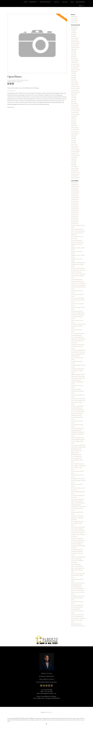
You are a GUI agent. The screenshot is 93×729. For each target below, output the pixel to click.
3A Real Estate (74, 205)
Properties (32, 2)
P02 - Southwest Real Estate (78, 445)
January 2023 (74, 107)
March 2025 (74, 58)
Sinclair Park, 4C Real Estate (78, 527)
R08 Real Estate (75, 452)
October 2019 (74, 176)
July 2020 (73, 159)
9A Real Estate (74, 223)
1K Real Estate (74, 193)
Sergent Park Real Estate (77, 516)
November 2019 (75, 174)
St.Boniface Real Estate (77, 551)
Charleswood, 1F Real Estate (78, 283)
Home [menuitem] (25, 2)
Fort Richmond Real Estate (77, 344)
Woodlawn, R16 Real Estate (78, 625)
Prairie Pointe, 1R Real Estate (78, 447)
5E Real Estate (74, 218)
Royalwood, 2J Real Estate (16, 81)
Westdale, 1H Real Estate (77, 614)
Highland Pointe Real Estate (78, 374)
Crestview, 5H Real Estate (77, 298)
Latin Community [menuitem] (45, 2)
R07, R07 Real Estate (76, 450)
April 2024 (73, 79)
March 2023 (74, 103)
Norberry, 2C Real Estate (77, 406)
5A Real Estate (74, 214)
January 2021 (74, 148)
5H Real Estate (75, 221)
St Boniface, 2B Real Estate (78, 540)
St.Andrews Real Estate (77, 549)
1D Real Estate (75, 188)
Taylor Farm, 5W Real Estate (78, 557)
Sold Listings (74, 22)
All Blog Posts (74, 16)
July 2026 (73, 30)
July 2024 (73, 73)
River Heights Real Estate (77, 463)
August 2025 (74, 49)
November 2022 (75, 110)
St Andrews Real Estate (77, 538)
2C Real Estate (74, 201)
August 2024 (74, 71)
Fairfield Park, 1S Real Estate (78, 339)
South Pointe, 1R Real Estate (78, 530)
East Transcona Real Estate (78, 333)
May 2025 (73, 55)
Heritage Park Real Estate (77, 368)
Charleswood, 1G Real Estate (78, 285)
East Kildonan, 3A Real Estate (78, 324)
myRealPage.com (48, 712)
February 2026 (74, 38)
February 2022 (74, 127)
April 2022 (73, 123)
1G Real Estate (75, 190)
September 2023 (75, 92)
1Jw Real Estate (75, 192)
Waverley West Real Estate (78, 573)
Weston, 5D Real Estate (77, 616)
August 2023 (74, 94)
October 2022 (74, 112)
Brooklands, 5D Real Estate (78, 268)
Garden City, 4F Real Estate (78, 352)
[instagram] (46, 686)
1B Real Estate (74, 184)
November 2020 (75, 151)
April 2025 (73, 56)
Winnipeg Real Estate (76, 624)
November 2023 (75, 88)
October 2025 (74, 45)
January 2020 (74, 170)
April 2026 (73, 36)
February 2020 (74, 168)
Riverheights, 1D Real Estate (78, 478)
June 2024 (73, 75)
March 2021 (74, 144)
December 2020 (75, 149)
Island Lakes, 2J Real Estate (78, 376)
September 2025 (75, 47)
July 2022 (73, 118)
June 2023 (73, 97)
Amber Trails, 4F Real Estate (78, 231)
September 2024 (75, 69)
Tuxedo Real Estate (76, 564)
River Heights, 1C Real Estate (78, 465)
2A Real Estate (74, 199)
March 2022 (74, 125)
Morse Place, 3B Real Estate (78, 400)
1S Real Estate (74, 195)
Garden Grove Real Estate (77, 354)
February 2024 (74, 82)
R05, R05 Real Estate (76, 449)
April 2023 (73, 101)
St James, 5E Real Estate (77, 542)
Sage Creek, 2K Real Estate (78, 503)
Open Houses (74, 20)
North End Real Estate (76, 408)
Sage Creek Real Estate (77, 501)
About (81, 5)
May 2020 (73, 162)
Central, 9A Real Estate (77, 279)
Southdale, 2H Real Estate (77, 532)
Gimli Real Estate (75, 355)
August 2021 (74, 135)
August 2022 (74, 116)
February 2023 (74, 105)
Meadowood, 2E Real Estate (78, 398)
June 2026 (73, 32)
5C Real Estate (74, 216)
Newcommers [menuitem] (80, 2)
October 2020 (74, 153)
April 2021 (73, 142)
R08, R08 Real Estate (76, 454)
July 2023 (73, 95)
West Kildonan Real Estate (77, 596)
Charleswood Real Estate (77, 281)
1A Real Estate (74, 182)
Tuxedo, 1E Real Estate (76, 566)
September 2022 (75, 114)
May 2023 (73, 99)
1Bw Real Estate (75, 186)
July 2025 (73, 51)
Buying (56, 2)
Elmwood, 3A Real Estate (77, 337)
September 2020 (75, 155)
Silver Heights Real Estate (77, 521)
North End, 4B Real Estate (77, 411)
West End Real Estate (76, 586)
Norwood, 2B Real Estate (77, 428)
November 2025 (75, 43)
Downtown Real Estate (77, 311)
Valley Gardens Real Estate (77, 568)
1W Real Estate (75, 197)
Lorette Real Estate (76, 389)
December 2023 (75, 86)
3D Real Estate (75, 208)
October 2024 (74, 68)
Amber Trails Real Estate (77, 229)
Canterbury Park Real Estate (78, 274)
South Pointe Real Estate (77, 529)
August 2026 (74, 28)
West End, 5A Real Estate (77, 588)
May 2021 (73, 140)
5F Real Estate (74, 220)
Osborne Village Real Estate (78, 439)
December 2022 (75, 108)
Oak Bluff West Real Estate (78, 432)
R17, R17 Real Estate (76, 458)
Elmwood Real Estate (76, 335)
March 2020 (74, 166)
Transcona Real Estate (76, 558)
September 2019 (75, 177)
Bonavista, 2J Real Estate (77, 242)
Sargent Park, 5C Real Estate (78, 506)
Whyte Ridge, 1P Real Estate (78, 618)
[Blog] (52, 686)
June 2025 (73, 53)
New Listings (74, 18)
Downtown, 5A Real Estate (77, 313)
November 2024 (75, 66)
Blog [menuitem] (72, 2)
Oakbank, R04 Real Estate (77, 437)
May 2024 (73, 77)
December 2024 (75, 64)
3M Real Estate (75, 210)
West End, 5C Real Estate (77, 590)
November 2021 (75, 129)
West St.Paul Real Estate (77, 605)
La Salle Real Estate (76, 380)
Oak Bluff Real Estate (76, 430)
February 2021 (74, 146)
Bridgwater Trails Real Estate (78, 262)
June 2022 (73, 120)
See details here (11, 90)
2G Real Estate (75, 203)
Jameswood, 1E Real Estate (78, 378)
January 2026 (74, 40)
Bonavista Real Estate (76, 240)
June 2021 (73, 138)
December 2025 (75, 41)
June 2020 (73, 161)
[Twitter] (44, 686)
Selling (64, 2)
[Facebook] (41, 686)
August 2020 (74, 157)
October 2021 (74, 131)
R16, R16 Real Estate (76, 456)
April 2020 (73, 164)
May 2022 (73, 122)
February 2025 (74, 60)
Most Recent (74, 27)
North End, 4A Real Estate (77, 409)
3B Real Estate (74, 206)
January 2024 (74, 84)
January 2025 (74, 62)
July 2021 (73, 136)
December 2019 (75, 172)
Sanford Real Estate (76, 504)
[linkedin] (49, 686)
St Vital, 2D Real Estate (77, 543)
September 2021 (75, 133)
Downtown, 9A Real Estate (77, 314)
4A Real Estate (74, 212)
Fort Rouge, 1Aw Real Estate (78, 350)
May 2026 (73, 34)
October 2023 (74, 90)
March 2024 (74, 81)
